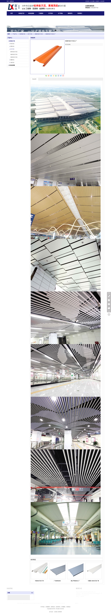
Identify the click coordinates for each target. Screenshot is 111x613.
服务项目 (58, 606)
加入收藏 (92, 1)
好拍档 (55, 611)
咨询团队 (63, 606)
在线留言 (97, 1)
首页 (9, 34)
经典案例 (48, 606)
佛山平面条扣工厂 (75, 580)
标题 (9, 592)
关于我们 (42, 606)
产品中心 (15, 34)
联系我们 (68, 606)
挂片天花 (30, 34)
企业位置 (102, 1)
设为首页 (87, 1)
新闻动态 (53, 606)
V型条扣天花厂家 (39, 580)
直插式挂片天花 (39, 34)
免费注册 (12, 1)
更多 (32, 592)
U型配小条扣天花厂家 (93, 580)
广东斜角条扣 (57, 580)
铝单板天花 (22, 34)
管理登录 (60, 611)
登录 (8, 1)
